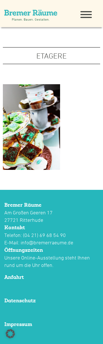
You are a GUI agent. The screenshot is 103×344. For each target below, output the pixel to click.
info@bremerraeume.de (47, 243)
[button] (10, 333)
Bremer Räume (22, 204)
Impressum (18, 324)
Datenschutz (20, 300)
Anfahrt (14, 277)
